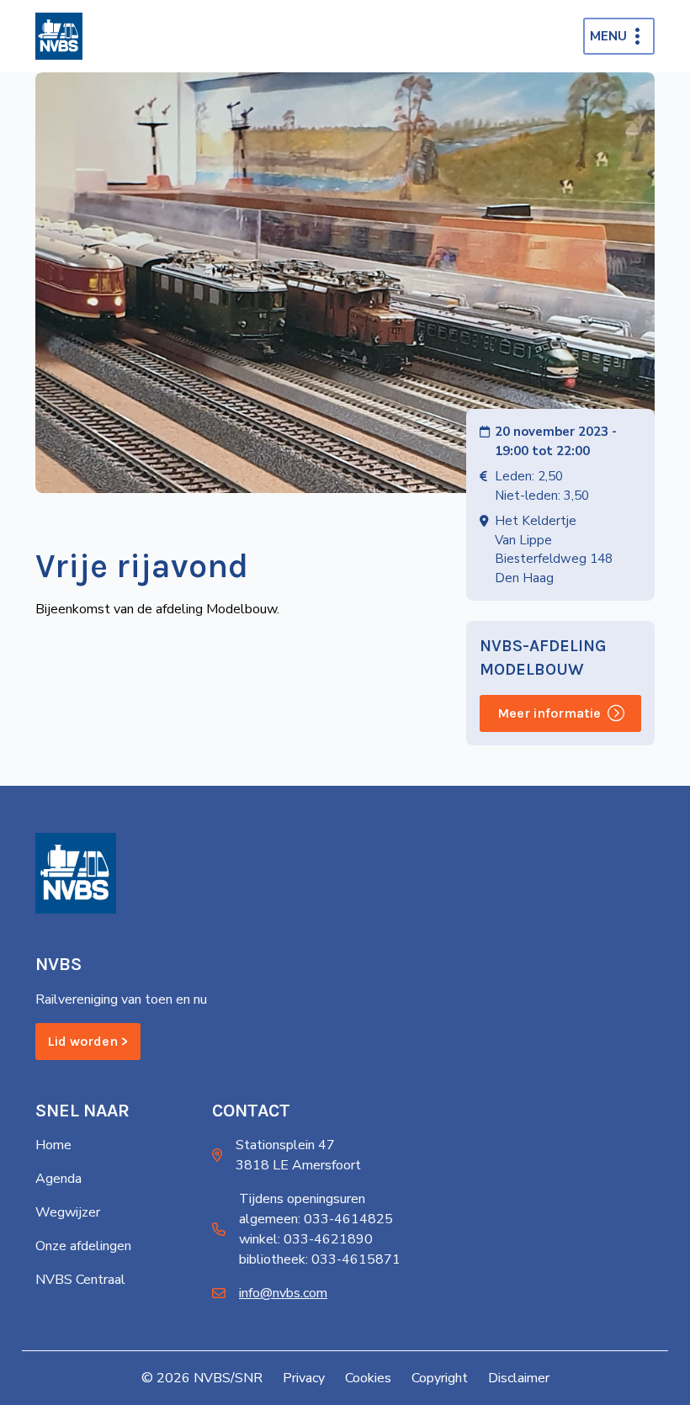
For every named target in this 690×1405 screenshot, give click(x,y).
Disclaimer (518, 1378)
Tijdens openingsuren (302, 1199)
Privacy (304, 1378)
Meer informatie (549, 713)
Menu (608, 36)
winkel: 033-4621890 (306, 1239)
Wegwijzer (67, 1212)
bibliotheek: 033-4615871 (320, 1259)
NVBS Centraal (80, 1279)
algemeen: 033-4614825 (316, 1219)
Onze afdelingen (83, 1246)
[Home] (58, 36)
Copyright (439, 1378)
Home (53, 1145)
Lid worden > (88, 1041)
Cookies (368, 1378)
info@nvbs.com (283, 1293)
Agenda (58, 1178)
